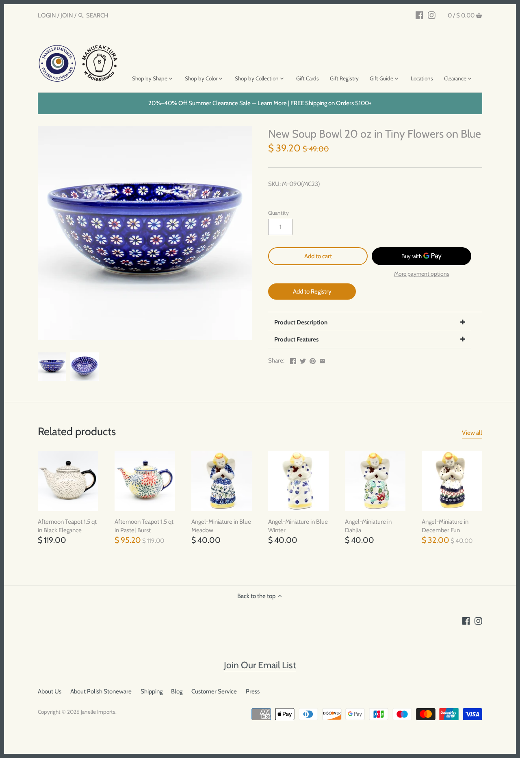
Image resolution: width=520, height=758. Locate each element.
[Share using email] (322, 359)
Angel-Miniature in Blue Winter (298, 526)
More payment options (421, 274)
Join (67, 15)
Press (253, 691)
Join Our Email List (260, 665)
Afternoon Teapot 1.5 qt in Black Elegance (67, 526)
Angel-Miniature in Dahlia (368, 526)
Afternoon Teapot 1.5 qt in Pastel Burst (144, 526)
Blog (176, 691)
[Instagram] (432, 15)
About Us (49, 691)
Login (47, 15)
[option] (52, 366)
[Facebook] (419, 15)
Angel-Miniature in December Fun (445, 526)
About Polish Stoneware (101, 691)
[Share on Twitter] (303, 359)
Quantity (278, 212)
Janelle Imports (98, 711)
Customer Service (214, 691)
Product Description (300, 322)
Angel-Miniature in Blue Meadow (221, 526)
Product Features (296, 339)
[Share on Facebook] (293, 359)
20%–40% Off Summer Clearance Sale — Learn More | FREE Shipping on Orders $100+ (260, 103)
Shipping (151, 691)
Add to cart (318, 256)
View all (472, 432)
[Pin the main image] (313, 359)
